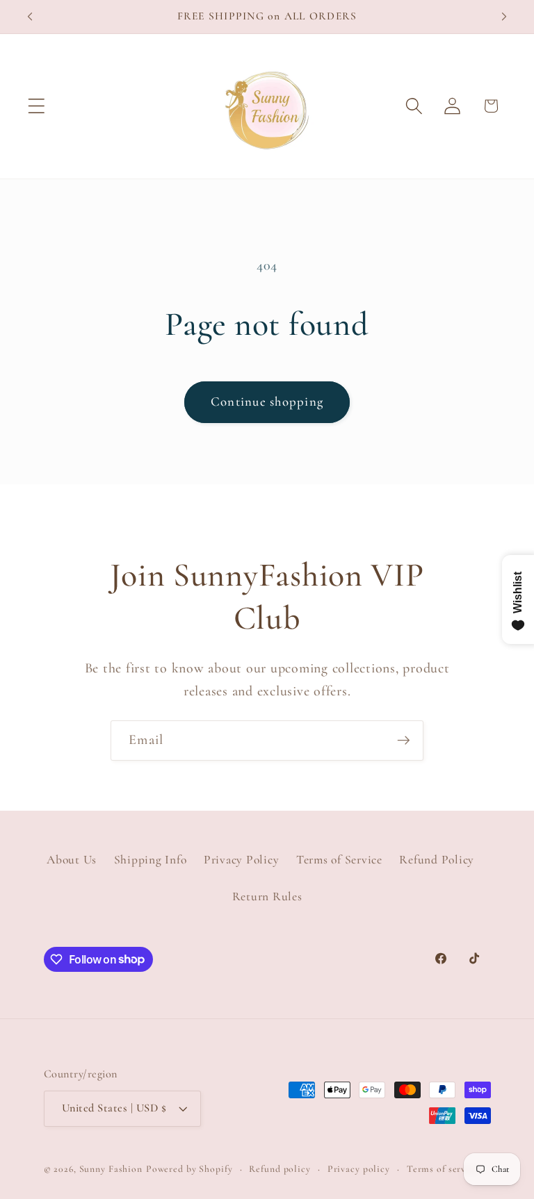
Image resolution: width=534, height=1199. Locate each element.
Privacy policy (358, 1169)
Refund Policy (436, 859)
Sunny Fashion (111, 1169)
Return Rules (267, 896)
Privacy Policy (242, 859)
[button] (36, 106)
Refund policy (279, 1169)
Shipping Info (150, 859)
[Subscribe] (404, 740)
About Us (72, 859)
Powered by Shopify (189, 1169)
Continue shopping (267, 401)
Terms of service (443, 1169)
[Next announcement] (504, 16)
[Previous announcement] (30, 16)
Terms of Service (339, 859)
